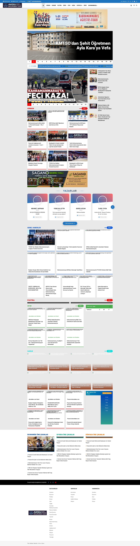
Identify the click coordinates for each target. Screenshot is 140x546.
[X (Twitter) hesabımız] (130, 1)
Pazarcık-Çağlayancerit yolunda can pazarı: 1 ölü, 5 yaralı (92, 66)
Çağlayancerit (52, 528)
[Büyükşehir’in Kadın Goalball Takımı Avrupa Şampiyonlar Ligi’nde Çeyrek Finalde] (57, 136)
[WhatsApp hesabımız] (136, 1)
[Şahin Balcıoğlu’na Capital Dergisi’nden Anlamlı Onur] (105, 280)
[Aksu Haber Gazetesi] (12, 7)
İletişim (72, 501)
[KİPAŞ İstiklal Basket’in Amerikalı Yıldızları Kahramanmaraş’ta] (99, 237)
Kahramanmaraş (92, 5)
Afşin (50, 523)
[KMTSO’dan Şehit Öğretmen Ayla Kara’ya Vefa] (57, 115)
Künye (85, 5)
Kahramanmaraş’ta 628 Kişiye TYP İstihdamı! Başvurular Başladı (56, 66)
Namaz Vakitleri (53, 510)
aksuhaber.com (32, 316)
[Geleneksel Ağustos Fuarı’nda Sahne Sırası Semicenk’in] (93, 100)
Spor (69, 5)
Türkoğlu (51, 537)
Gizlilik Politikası (74, 499)
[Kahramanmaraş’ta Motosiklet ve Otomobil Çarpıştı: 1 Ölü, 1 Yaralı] (36, 115)
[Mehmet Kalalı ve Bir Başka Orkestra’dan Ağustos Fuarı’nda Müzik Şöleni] (93, 108)
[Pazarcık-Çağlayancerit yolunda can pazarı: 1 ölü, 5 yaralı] (36, 136)
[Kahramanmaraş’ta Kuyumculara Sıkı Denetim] (93, 81)
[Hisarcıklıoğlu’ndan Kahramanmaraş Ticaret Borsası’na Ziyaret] (70, 280)
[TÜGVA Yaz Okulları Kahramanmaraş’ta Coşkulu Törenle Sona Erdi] (57, 156)
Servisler (79, 5)
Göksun (51, 532)
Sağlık (73, 5)
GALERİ (7, 1)
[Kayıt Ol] (131, 5)
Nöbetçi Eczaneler (53, 507)
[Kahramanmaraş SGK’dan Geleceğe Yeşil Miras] (70, 260)
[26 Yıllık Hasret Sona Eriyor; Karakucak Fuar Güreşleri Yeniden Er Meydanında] (93, 118)
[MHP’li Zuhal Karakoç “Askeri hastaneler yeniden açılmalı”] (92, 302)
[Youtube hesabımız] (134, 1)
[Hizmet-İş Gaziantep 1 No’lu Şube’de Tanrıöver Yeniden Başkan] (70, 237)
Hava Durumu (52, 512)
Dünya (64, 5)
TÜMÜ (84, 108)
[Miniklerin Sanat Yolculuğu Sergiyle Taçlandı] (36, 156)
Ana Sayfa (73, 492)
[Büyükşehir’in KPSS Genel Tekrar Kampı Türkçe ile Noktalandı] (78, 156)
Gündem (48, 5)
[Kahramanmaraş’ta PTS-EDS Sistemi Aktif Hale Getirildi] (99, 260)
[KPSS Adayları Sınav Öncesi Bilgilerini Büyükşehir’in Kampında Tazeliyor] (93, 90)
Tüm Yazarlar (69, 223)
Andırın (51, 525)
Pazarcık (69, 399)
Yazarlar (73, 494)
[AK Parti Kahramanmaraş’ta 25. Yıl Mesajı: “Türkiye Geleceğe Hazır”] (48, 302)
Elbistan (51, 530)
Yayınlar (51, 516)
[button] (43, 5)
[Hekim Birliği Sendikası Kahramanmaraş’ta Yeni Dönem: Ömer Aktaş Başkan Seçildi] (99, 437)
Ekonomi (54, 5)
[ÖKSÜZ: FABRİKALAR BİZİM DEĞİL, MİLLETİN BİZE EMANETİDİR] (35, 280)
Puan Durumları (53, 514)
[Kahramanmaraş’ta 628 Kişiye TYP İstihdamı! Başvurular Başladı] (78, 115)
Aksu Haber (41, 543)
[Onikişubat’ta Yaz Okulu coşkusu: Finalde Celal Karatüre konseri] (93, 73)
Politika (59, 5)
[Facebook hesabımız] (48, 482)
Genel (57, 316)
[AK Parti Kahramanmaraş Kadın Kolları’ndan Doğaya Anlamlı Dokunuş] (70, 437)
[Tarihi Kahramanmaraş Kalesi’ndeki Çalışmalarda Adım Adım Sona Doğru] (78, 136)
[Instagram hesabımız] (132, 1)
